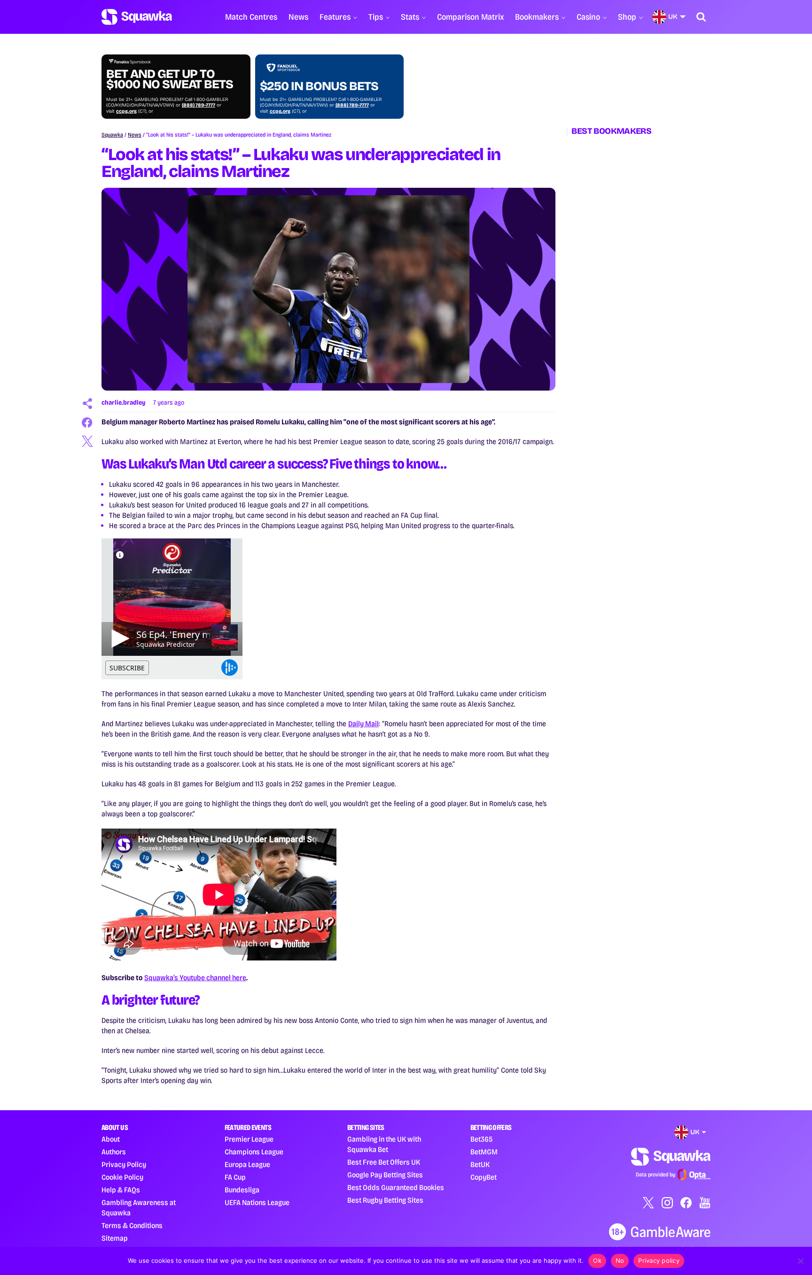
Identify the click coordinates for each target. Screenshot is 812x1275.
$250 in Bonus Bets (319, 86)
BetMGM (484, 1151)
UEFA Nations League (257, 1202)
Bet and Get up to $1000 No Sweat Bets (169, 79)
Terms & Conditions (132, 1225)
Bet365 (481, 1139)
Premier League (249, 1139)
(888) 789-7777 (198, 105)
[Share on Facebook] (87, 422)
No (620, 1260)
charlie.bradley (124, 403)
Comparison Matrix (470, 17)
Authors (114, 1151)
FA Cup (235, 1177)
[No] (800, 1261)
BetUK (480, 1164)
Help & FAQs (121, 1189)
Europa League (247, 1164)
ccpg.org (126, 111)
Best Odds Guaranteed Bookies (395, 1187)
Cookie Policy (122, 1177)
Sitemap (115, 1238)
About (111, 1139)
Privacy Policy (124, 1164)
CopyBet (483, 1177)
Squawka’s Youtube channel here (195, 977)
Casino (588, 17)
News (298, 17)
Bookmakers (537, 17)
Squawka (112, 134)
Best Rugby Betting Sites (385, 1200)
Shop (627, 17)
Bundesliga (242, 1189)
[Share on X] (87, 441)
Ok (597, 1260)
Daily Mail (363, 723)
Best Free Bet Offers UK (383, 1162)
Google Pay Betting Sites (385, 1174)
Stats (410, 17)
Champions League (254, 1151)
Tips (375, 17)
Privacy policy (658, 1260)
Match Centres (251, 17)
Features (335, 17)
